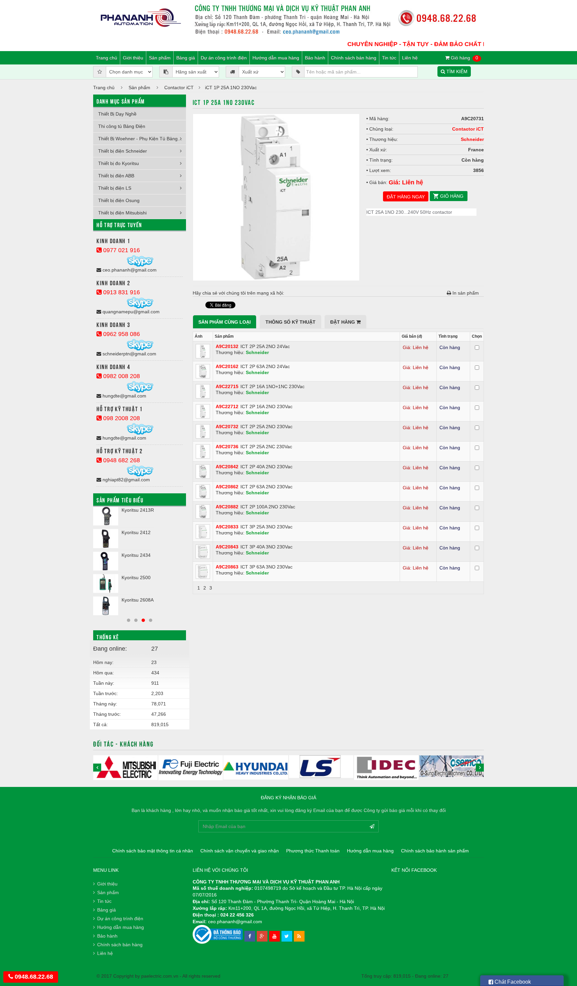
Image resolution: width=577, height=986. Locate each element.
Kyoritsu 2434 (136, 555)
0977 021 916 (121, 250)
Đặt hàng (343, 322)
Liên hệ (410, 57)
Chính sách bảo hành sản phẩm (435, 850)
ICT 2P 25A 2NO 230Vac (266, 426)
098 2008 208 (121, 418)
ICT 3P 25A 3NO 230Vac (266, 526)
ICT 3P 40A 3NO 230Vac (266, 546)
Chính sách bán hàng (353, 57)
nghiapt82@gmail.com (125, 479)
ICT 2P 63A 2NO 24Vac (265, 366)
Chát (512, 982)
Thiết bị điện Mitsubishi (122, 212)
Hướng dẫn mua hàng (275, 57)
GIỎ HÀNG (451, 196)
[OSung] (451, 766)
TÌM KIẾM (456, 71)
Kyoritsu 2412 (136, 532)
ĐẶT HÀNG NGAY (406, 196)
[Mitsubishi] (125, 767)
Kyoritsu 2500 (136, 577)
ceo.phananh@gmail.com (129, 270)
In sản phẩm (465, 293)
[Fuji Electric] (190, 767)
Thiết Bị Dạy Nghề (117, 114)
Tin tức (389, 57)
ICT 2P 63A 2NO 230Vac (266, 486)
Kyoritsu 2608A (138, 600)
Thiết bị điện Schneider (122, 151)
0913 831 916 (121, 292)
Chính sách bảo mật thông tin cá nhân (152, 850)
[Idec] (386, 767)
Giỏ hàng (463, 57)
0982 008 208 (121, 376)
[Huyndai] (256, 767)
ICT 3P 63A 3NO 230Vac (266, 566)
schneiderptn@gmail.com (128, 353)
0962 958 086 (121, 334)
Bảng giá (185, 57)
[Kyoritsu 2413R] (105, 516)
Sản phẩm (160, 57)
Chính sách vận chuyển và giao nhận (239, 850)
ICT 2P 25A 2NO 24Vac (265, 346)
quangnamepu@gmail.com (130, 311)
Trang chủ (106, 57)
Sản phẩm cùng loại (224, 322)
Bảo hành (315, 57)
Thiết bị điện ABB (116, 175)
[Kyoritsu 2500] (105, 583)
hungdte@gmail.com (123, 395)
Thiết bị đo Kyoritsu (118, 163)
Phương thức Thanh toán (313, 850)
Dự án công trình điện (224, 57)
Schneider (472, 139)
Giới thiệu (133, 57)
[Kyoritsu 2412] (105, 538)
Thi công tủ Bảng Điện (121, 126)
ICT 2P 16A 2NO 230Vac (266, 406)
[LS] (321, 766)
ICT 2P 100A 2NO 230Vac (267, 506)
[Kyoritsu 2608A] (105, 606)
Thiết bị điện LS (114, 188)
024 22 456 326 (237, 915)
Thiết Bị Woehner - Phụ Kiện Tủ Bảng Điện (142, 138)
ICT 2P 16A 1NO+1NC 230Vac (272, 386)
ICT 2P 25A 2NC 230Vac (266, 446)
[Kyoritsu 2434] (105, 561)
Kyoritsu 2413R (138, 510)
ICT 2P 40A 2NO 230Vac (266, 466)
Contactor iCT (179, 87)
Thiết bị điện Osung (119, 200)
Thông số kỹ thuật (290, 322)
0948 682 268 (121, 460)
